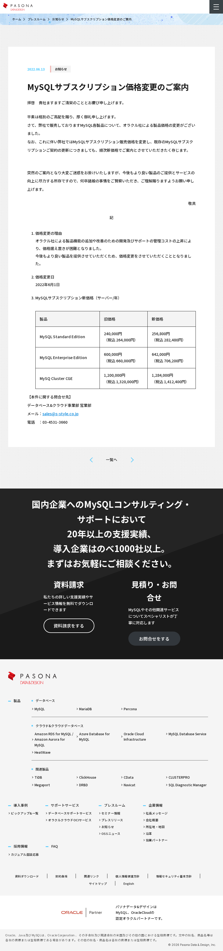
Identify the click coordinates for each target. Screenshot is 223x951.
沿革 (149, 833)
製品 (17, 700)
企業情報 (155, 805)
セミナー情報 (110, 813)
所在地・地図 (155, 827)
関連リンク (91, 876)
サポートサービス (65, 805)
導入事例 (21, 805)
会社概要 (152, 820)
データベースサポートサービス (70, 813)
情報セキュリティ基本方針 (174, 876)
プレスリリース (112, 820)
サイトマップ (98, 884)
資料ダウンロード (27, 876)
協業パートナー (157, 840)
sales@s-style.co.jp (60, 413)
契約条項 (61, 876)
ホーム (16, 19)
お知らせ (58, 19)
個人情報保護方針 (128, 876)
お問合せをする (154, 638)
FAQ (54, 846)
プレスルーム (37, 19)
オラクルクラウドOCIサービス (69, 820)
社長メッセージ (157, 813)
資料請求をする (69, 625)
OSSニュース (110, 833)
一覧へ (111, 459)
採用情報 (21, 846)
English (128, 884)
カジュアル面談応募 (25, 854)
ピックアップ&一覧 (25, 813)
